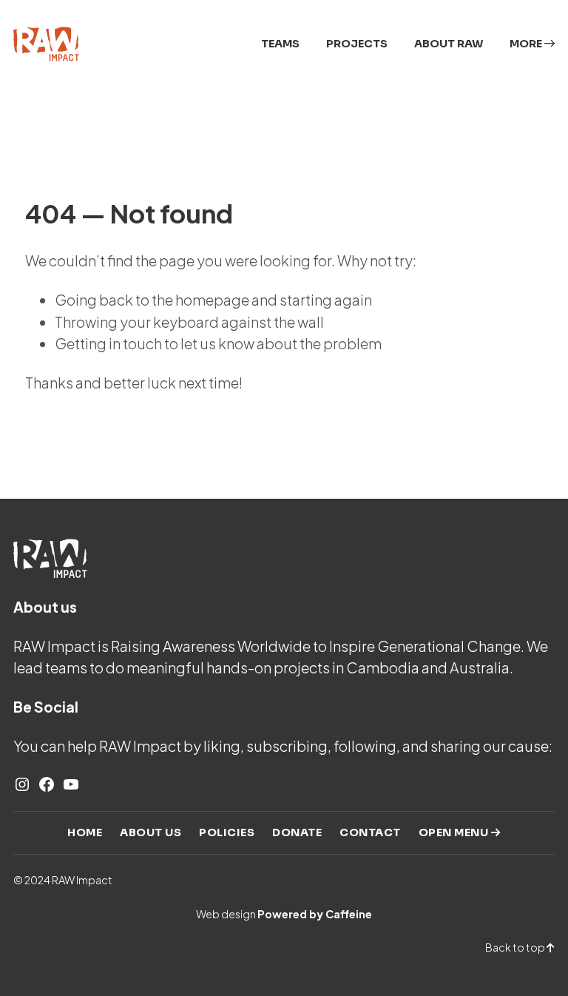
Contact (370, 832)
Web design (284, 914)
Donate (297, 832)
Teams (280, 43)
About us (150, 832)
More (527, 43)
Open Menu (455, 832)
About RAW (448, 43)
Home (84, 832)
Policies (226, 832)
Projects (357, 43)
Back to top (516, 947)
